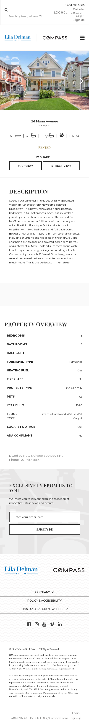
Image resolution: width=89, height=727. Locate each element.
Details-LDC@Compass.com (69, 11)
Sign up (78, 20)
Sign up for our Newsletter (44, 609)
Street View (61, 165)
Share (44, 157)
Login (80, 15)
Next (82, 80)
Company (42, 592)
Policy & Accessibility (44, 600)
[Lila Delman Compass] (39, 38)
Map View (25, 165)
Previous (7, 80)
